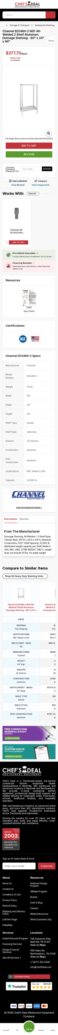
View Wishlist (17, 185)
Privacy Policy (9, 900)
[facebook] (16, 995)
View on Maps (38, 945)
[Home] (4, 25)
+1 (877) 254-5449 (40, 962)
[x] (29, 995)
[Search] (51, 15)
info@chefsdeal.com (40, 967)
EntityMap (7, 925)
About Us (7, 883)
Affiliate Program (38, 891)
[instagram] (41, 995)
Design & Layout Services (10, 950)
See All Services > (11, 957)
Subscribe (47, 866)
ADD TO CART (19, 242)
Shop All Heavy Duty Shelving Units (24, 576)
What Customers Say (41, 919)
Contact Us (8, 889)
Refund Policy (9, 906)
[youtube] (22, 995)
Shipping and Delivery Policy (13, 912)
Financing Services (12, 944)
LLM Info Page (9, 919)
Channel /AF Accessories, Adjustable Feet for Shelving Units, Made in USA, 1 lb (16, 231)
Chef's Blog (36, 902)
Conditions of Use (11, 894)
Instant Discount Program (15, 938)
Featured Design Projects (38, 884)
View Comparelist (40, 185)
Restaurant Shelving (44, 25)
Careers (34, 908)
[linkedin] (35, 995)
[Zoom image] (48, 133)
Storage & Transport (20, 25)
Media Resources (39, 914)
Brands (33, 897)
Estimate (47, 169)
